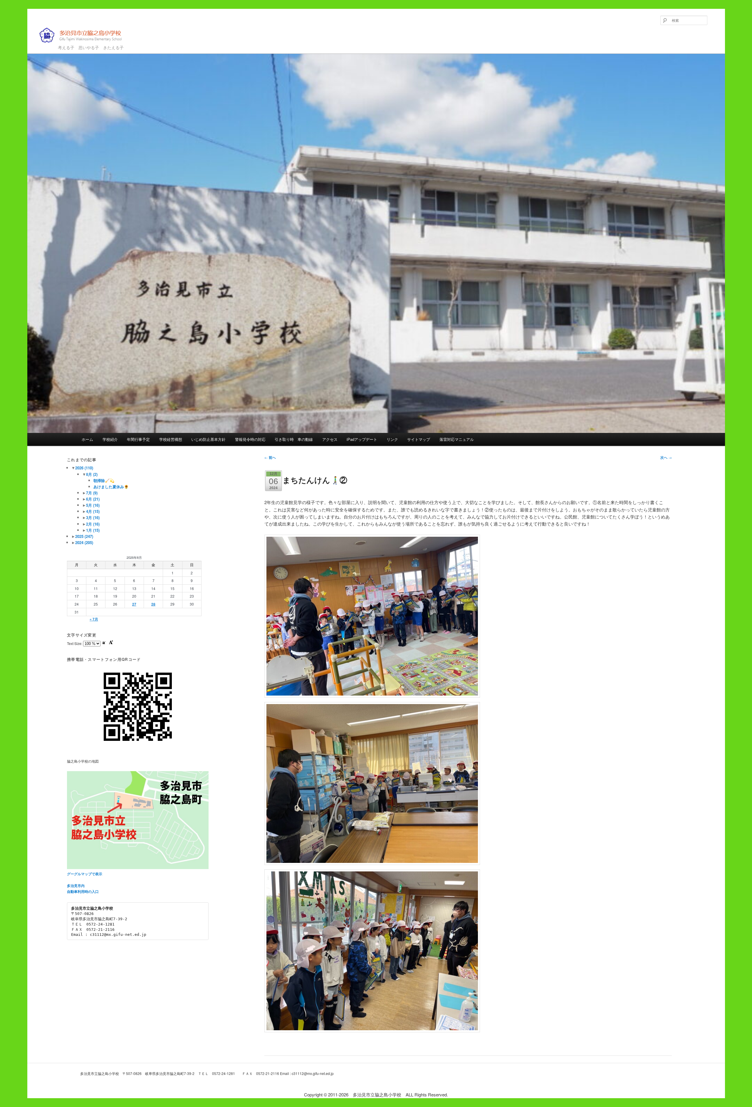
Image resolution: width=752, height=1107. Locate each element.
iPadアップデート (362, 439)
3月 (93, 517)
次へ (666, 457)
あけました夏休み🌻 (111, 486)
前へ (270, 457)
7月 (92, 493)
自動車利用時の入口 (83, 891)
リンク (392, 439)
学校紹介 (110, 439)
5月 (93, 505)
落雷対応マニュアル (456, 439)
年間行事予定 (138, 439)
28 (153, 604)
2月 (93, 524)
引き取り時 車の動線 (294, 439)
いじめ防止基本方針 (208, 439)
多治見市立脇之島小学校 (76, 44)
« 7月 (94, 619)
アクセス (330, 439)
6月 (93, 499)
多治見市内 (76, 885)
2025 (84, 536)
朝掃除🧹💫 (103, 480)
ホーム (87, 439)
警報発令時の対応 (250, 439)
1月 (93, 530)
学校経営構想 (170, 439)
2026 (84, 468)
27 (134, 604)
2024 (84, 542)
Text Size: (75, 643)
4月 (93, 511)
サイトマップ (418, 439)
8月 (92, 474)
